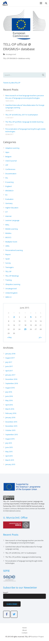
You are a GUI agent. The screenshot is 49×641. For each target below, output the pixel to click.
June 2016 (9, 396)
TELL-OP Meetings (12, 276)
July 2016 (8, 392)
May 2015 (9, 451)
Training (8, 280)
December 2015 (11, 422)
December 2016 (11, 379)
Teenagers (9, 267)
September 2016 (11, 383)
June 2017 (9, 366)
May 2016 (9, 400)
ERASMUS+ (9, 190)
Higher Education (11, 208)
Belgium (8, 156)
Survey (8, 263)
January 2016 (10, 417)
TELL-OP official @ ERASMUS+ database (19, 46)
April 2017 (9, 371)
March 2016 (9, 409)
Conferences (10, 169)
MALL (7, 225)
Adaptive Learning (12, 148)
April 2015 (9, 456)
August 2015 (10, 439)
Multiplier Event (11, 242)
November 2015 (11, 426)
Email (5, 593)
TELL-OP (8, 271)
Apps (7, 152)
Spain (7, 259)
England (8, 186)
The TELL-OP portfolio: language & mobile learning (24, 122)
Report (8, 254)
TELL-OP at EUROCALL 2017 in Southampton (21, 115)
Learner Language (12, 220)
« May (9, 337)
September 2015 (11, 434)
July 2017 (8, 362)
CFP (6, 165)
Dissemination (10, 173)
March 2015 (9, 460)
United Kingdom (11, 293)
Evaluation (9, 199)
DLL (6, 178)
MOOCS (8, 237)
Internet (8, 216)
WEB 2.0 (8, 297)
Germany (9, 203)
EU (6, 195)
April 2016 (9, 405)
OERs (7, 246)
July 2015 (8, 443)
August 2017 (10, 358)
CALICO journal (11, 161)
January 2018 (10, 353)
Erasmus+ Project (37, 637)
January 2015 (10, 464)
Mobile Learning (11, 229)
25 (25, 329)
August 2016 (10, 388)
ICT (6, 212)
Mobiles (8, 233)
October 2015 (10, 430)
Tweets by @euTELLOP (11, 83)
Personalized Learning (14, 250)
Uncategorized (11, 54)
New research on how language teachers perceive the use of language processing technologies (24, 96)
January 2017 (10, 375)
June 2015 (9, 447)
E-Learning (9, 182)
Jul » (40, 337)
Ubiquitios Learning (12, 284)
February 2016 (10, 413)
